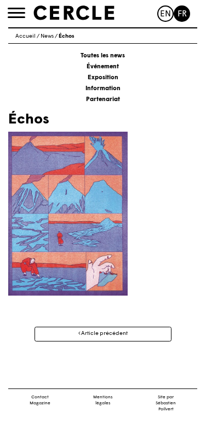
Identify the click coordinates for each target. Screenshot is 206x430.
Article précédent (104, 333)
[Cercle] (74, 13)
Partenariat (103, 100)
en (165, 14)
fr (182, 14)
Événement (103, 67)
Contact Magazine (40, 400)
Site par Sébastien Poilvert (166, 403)
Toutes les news (103, 56)
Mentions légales (102, 400)
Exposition (103, 78)
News (47, 36)
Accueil (25, 36)
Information (103, 89)
